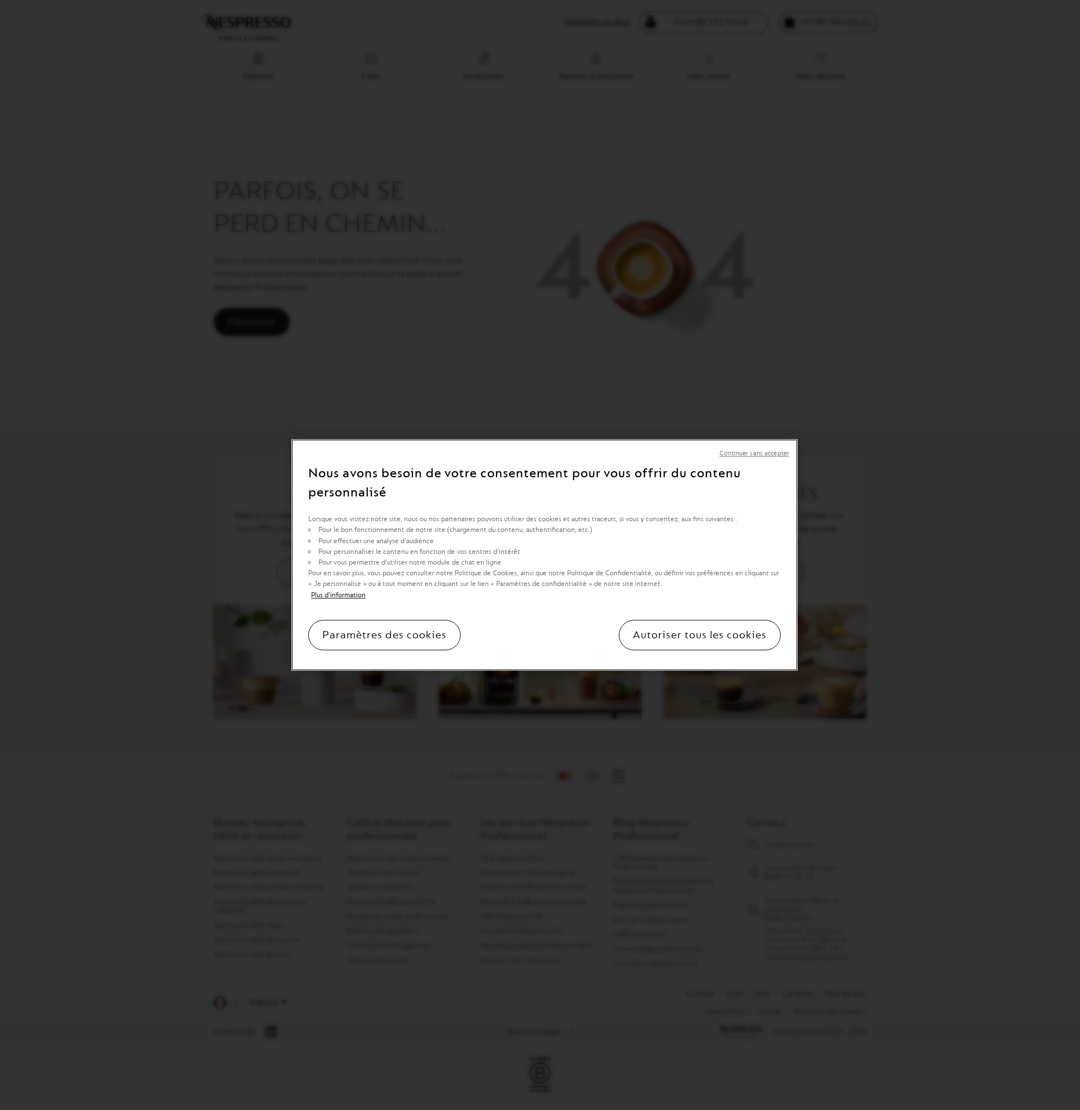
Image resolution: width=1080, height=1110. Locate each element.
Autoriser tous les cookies (700, 635)
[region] (544, 554)
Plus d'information (338, 594)
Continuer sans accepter (754, 453)
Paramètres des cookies (384, 635)
